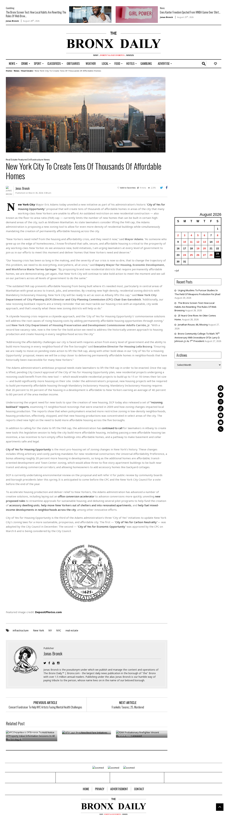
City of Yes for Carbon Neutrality (136, 522)
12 (197, 241)
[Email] (220, 422)
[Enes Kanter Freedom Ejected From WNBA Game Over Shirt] (137, 14)
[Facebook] (220, 388)
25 (191, 255)
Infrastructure (35, 159)
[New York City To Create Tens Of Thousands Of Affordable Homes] (85, 114)
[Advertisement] (26, 42)
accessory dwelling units (24, 505)
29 (217, 253)
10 (184, 241)
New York (38, 630)
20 (204, 248)
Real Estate (27, 70)
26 (197, 255)
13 (204, 241)
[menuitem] (12, 64)
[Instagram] (220, 402)
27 (204, 255)
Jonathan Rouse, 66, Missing (193, 324)
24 (184, 255)
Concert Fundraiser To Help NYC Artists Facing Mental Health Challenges (45, 707)
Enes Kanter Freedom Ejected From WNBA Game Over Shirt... (190, 12)
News (162, 8)
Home (9, 70)
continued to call (112, 428)
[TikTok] (220, 408)
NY (50, 630)
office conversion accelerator (76, 496)
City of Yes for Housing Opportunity (28, 449)
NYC (58, 630)
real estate (72, 630)
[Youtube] (220, 415)
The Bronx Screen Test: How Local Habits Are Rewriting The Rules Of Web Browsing (195, 306)
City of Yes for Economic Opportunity (101, 526)
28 (211, 255)
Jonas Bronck (12, 21)
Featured (23, 159)
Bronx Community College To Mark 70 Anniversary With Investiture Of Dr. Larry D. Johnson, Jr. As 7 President (197, 337)
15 (217, 241)
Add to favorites (128, 187)
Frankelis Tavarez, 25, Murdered (128, 707)
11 (191, 241)
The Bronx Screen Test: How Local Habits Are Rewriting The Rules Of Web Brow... (36, 14)
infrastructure (21, 630)
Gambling (10, 8)
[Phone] (220, 429)
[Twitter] (220, 395)
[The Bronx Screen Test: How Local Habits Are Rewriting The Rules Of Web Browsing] (90, 14)
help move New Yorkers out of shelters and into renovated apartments (86, 505)
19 (197, 248)
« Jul (177, 270)
